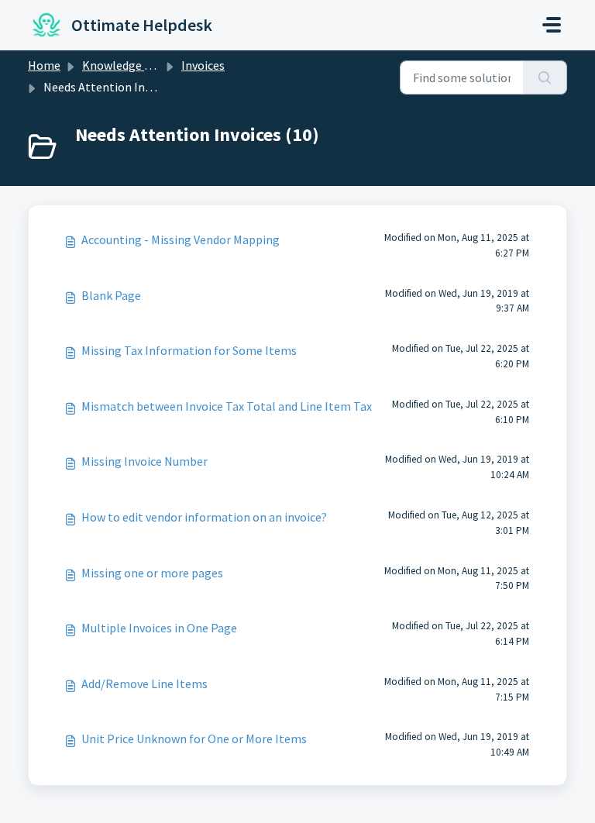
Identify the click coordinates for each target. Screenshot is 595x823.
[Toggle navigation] (551, 25)
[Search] (545, 77)
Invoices (203, 65)
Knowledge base (125, 65)
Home (44, 65)
